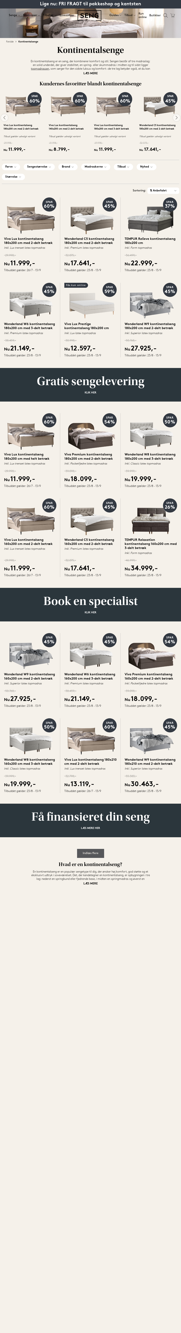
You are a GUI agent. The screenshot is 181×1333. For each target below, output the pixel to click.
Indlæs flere (90, 853)
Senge (13, 15)
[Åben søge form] (165, 15)
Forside (10, 42)
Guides (114, 15)
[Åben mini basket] (172, 15)
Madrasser (30, 15)
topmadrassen (40, 69)
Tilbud (128, 15)
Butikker (155, 15)
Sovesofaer (67, 15)
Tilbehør (48, 15)
